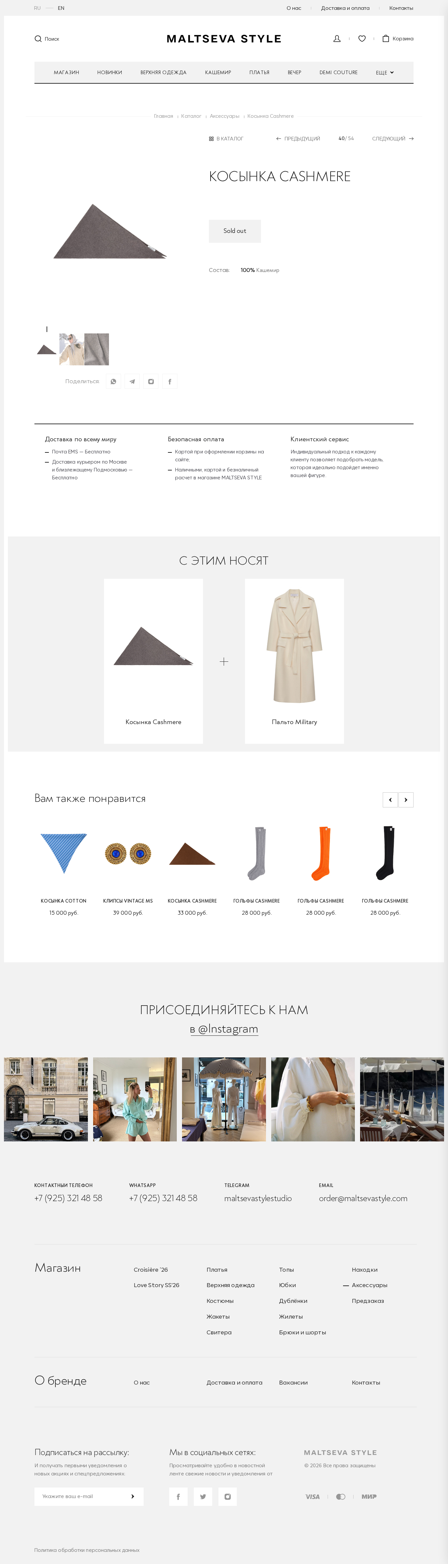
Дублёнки (293, 1300)
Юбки (287, 1285)
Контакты (401, 8)
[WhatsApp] (113, 381)
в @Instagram (224, 1028)
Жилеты (291, 1316)
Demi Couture (339, 72)
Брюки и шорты (302, 1332)
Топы (286, 1269)
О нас (294, 8)
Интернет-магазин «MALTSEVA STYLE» (224, 39)
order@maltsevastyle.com (363, 1198)
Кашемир (218, 72)
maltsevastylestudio (258, 1198)
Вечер (294, 72)
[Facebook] (169, 381)
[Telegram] (132, 381)
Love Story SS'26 (157, 1285)
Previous (390, 799)
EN (61, 8)
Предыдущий (302, 138)
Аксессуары (369, 1285)
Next (406, 799)
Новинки (109, 72)
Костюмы (220, 1300)
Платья (260, 72)
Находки (364, 1269)
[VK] (150, 381)
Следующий (388, 138)
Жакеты (218, 1316)
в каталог (230, 138)
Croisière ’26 (151, 1269)
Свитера (219, 1332)
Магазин (66, 72)
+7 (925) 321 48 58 (68, 1198)
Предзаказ (368, 1300)
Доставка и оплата (345, 8)
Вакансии (293, 1382)
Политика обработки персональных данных (87, 1550)
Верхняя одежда (164, 72)
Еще (382, 73)
